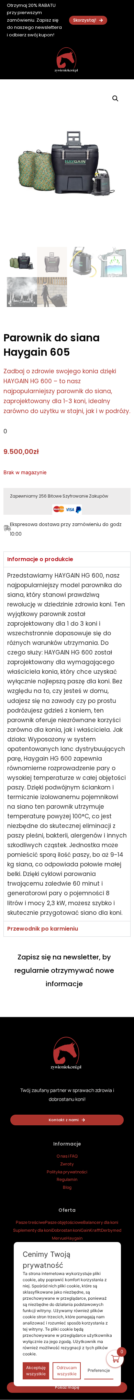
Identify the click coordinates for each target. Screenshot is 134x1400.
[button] (115, 98)
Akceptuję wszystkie (36, 1370)
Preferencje (99, 1370)
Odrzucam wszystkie (67, 1370)
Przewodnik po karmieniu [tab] (42, 929)
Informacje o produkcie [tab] (40, 559)
